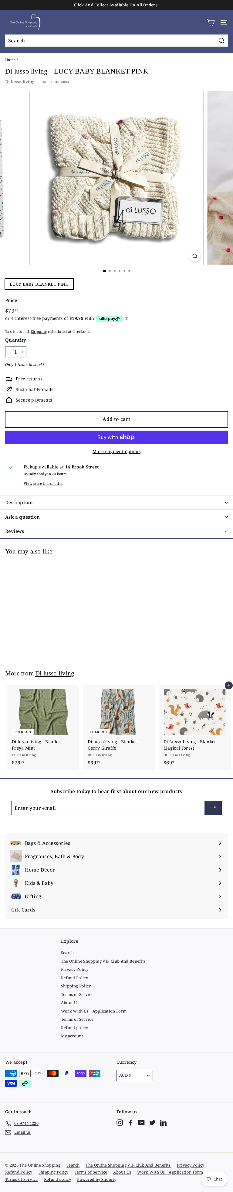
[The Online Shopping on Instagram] (119, 1122)
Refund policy (74, 1027)
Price (11, 300)
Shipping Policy (76, 986)
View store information (44, 483)
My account (72, 1036)
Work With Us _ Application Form (94, 1011)
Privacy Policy (75, 969)
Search (67, 952)
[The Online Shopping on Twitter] (152, 1122)
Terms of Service (77, 994)
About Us (70, 1002)
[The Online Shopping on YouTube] (141, 1122)
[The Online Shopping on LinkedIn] (163, 1122)
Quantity (15, 340)
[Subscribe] (213, 808)
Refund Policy (74, 977)
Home (10, 59)
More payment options (116, 451)
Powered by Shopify (96, 1179)
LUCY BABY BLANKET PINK (39, 284)
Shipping (39, 331)
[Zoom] (195, 256)
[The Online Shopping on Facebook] (130, 1122)
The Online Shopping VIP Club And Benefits (103, 961)
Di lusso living (20, 81)
